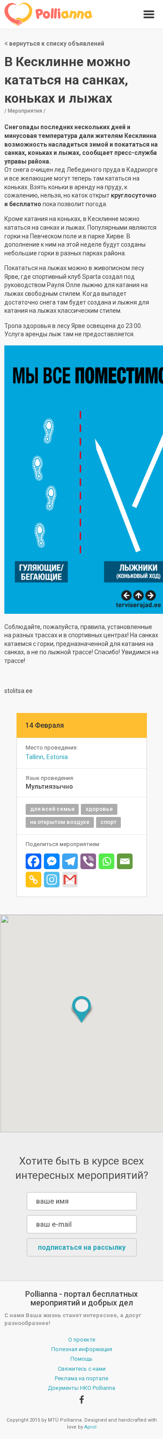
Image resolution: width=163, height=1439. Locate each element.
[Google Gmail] (70, 879)
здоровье (99, 809)
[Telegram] (70, 861)
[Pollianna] (48, 14)
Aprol (90, 1427)
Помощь (81, 1358)
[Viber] (88, 861)
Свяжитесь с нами (82, 1368)
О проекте (81, 1339)
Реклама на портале (81, 1378)
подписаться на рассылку (82, 1247)
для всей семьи (52, 809)
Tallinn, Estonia (47, 757)
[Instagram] (52, 879)
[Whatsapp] (106, 861)
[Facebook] (33, 861)
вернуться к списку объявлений (56, 43)
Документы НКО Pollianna (81, 1388)
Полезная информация (81, 1349)
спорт (108, 822)
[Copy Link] (33, 879)
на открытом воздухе (60, 822)
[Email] (125, 861)
